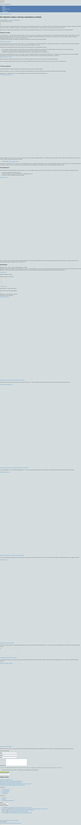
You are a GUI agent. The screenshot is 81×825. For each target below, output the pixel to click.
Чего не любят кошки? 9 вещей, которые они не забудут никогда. (12, 785)
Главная (3, 6)
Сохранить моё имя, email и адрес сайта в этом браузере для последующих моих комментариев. (19, 769)
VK (2, 807)
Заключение (4, 793)
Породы (3, 7)
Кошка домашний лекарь (13, 161)
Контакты (4, 799)
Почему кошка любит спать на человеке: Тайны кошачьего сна (20, 812)
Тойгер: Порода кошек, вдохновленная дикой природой (10, 782)
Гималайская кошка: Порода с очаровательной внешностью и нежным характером (15, 783)
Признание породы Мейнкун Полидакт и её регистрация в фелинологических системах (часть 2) (29, 808)
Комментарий (3, 765)
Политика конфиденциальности (8, 800)
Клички (3, 10)
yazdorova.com (5, 808)
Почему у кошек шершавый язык (6, 779)
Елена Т (3, 811)
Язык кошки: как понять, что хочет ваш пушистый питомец (11, 781)
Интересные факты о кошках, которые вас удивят (18, 811)
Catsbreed (2, 2)
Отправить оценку (3, 286)
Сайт (1, 757)
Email (1, 755)
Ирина (3, 812)
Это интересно (5, 11)
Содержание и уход (6, 9)
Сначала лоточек (5, 789)
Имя (1, 753)
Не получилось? (5, 792)
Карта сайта (4, 797)
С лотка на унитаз (6, 790)
